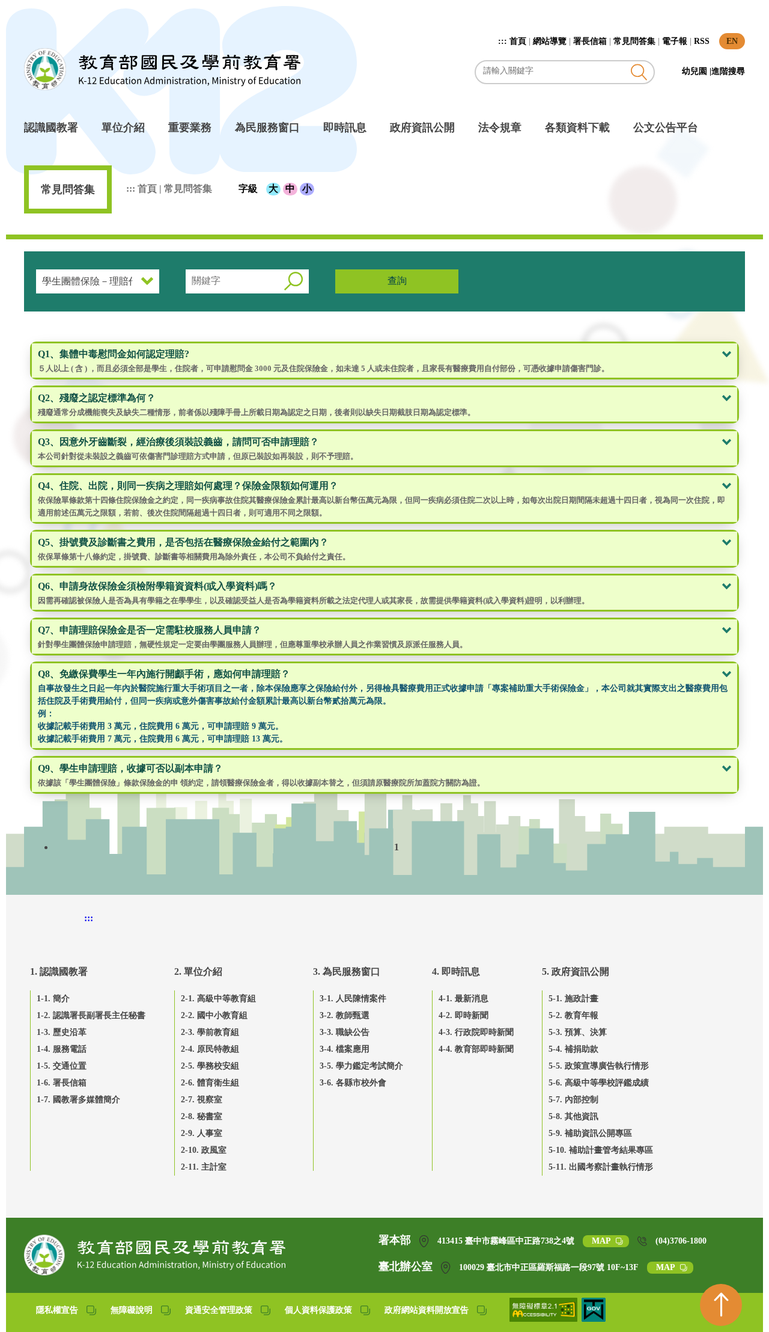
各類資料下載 (577, 127)
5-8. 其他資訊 (573, 1116)
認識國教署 (51, 127)
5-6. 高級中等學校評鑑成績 (599, 1082)
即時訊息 (344, 127)
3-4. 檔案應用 (344, 1049)
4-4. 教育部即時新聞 (476, 1049)
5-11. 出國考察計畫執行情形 (601, 1166)
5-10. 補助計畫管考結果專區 (601, 1150)
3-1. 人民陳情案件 (353, 998)
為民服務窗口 (267, 127)
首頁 (517, 41)
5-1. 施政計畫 (573, 998)
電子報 (674, 41)
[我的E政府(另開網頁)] (594, 1318)
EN (732, 41)
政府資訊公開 (422, 127)
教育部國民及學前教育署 (162, 69)
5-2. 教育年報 (573, 1015)
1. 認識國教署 (59, 971)
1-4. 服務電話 (62, 1049)
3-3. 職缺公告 (344, 1032)
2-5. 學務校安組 (210, 1065)
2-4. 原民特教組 (210, 1049)
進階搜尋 (728, 71)
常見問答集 (634, 41)
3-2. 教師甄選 (344, 1015)
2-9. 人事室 (201, 1133)
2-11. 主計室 (203, 1166)
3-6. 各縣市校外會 (353, 1082)
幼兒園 (696, 71)
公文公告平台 (665, 127)
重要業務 (189, 127)
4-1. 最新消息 (463, 998)
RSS (702, 41)
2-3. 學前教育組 (210, 1032)
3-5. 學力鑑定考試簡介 (361, 1065)
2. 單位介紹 (198, 971)
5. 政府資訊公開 (575, 971)
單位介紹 (123, 127)
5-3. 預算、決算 (578, 1032)
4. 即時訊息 (456, 971)
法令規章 (499, 127)
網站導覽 (550, 41)
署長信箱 (590, 41)
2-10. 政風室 (203, 1150)
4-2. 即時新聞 (463, 1015)
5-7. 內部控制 (573, 1099)
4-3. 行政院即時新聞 (476, 1032)
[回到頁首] (721, 1305)
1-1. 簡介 (53, 998)
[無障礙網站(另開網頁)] (544, 1318)
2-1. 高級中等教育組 (218, 998)
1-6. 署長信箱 (62, 1082)
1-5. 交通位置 (62, 1065)
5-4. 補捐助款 (573, 1049)
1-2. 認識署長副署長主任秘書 (91, 1015)
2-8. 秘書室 (201, 1116)
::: (503, 41)
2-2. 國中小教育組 (214, 1015)
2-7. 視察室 (201, 1099)
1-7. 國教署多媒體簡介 (78, 1099)
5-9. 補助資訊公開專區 (590, 1133)
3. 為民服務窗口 (346, 971)
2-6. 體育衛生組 (210, 1082)
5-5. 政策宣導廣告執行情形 (599, 1065)
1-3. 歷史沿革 (62, 1032)
